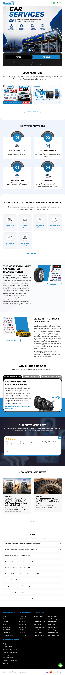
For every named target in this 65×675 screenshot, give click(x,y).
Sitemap (5, 663)
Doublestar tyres (53, 635)
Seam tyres (52, 621)
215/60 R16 (22, 630)
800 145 (49, 3)
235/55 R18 (22, 635)
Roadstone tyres (53, 632)
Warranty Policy (8, 655)
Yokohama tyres (39, 635)
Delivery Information (10, 660)
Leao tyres (51, 624)
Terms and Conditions (10, 649)
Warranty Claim (8, 657)
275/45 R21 (22, 616)
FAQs (4, 644)
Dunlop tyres (38, 632)
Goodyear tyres (39, 627)
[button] (30, 50)
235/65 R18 (22, 627)
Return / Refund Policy (10, 652)
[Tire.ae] (8, 3)
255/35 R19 (22, 624)
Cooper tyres (52, 627)
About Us (6, 616)
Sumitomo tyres (53, 619)
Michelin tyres (38, 616)
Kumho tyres (52, 616)
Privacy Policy (7, 646)
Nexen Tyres (38, 630)
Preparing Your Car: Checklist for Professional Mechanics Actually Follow (47, 501)
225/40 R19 (22, 621)
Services (5, 621)
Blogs (5, 619)
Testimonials (7, 627)
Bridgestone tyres (39, 619)
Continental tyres (39, 621)
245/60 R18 (22, 632)
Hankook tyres (53, 630)
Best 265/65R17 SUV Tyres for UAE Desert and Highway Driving (17, 501)
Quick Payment (8, 635)
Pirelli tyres (37, 624)
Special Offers (7, 630)
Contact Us (6, 632)
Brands (5, 624)
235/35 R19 (22, 619)
